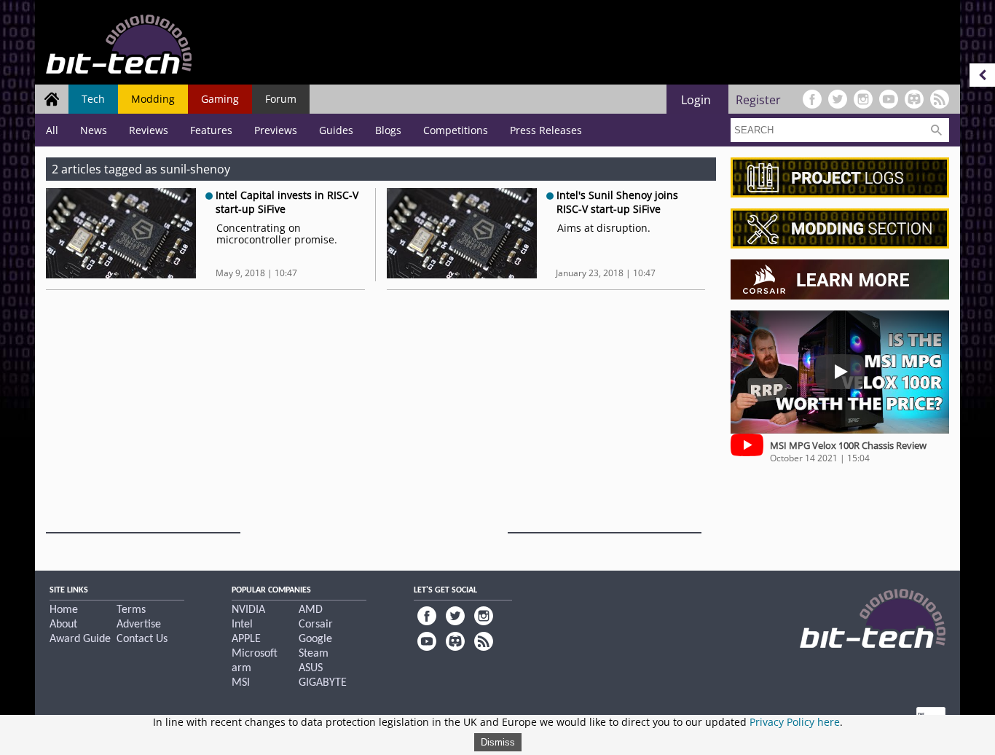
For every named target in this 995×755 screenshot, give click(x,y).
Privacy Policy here (795, 722)
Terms (131, 610)
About (63, 624)
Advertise (139, 624)
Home (64, 610)
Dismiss (498, 742)
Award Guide (80, 639)
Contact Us (142, 639)
